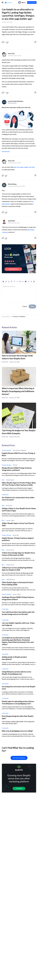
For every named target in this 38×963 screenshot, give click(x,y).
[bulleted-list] (31, 281)
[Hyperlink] (22, 281)
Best (3, 480)
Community (5, 494)
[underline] (8, 281)
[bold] (3, 281)
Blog (3, 505)
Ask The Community (19, 758)
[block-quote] (20, 281)
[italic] (6, 281)
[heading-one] (11, 281)
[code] (17, 281)
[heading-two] (14, 281)
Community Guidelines (18, 316)
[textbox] (19, 287)
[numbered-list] (28, 281)
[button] (25, 281)
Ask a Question (32, 2)
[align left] (34, 281)
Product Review (6, 450)
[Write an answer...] (35, 42)
